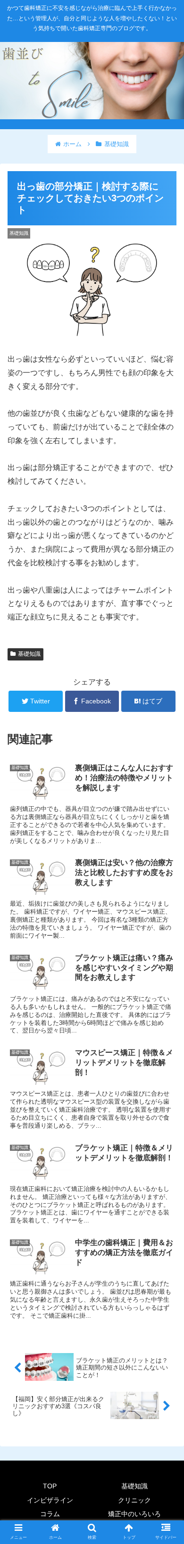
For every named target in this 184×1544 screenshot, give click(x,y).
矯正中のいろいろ (134, 1514)
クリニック (134, 1500)
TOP (50, 1486)
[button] (165, 1056)
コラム (50, 1514)
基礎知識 (29, 654)
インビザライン (50, 1500)
